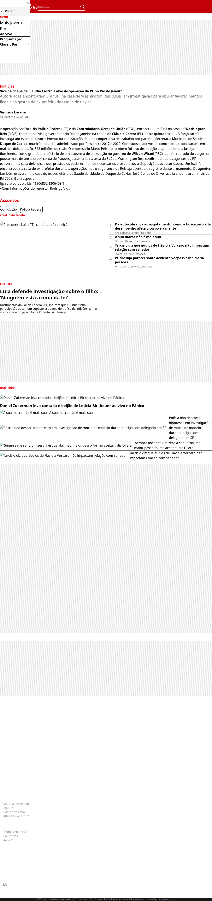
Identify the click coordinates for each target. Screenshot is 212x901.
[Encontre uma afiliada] (30, 6)
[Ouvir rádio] (35, 6)
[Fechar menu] (15, 3)
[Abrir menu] (5, 6)
